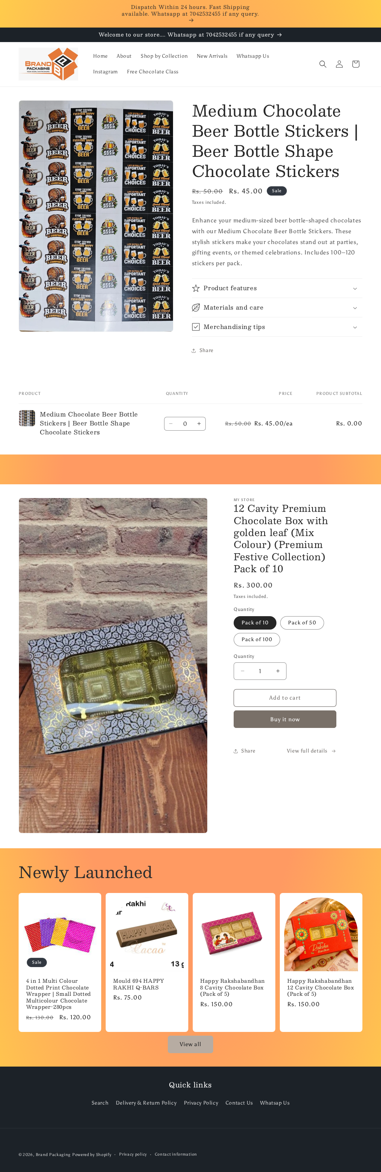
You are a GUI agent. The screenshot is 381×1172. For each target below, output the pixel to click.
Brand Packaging (53, 1154)
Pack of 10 (255, 623)
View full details (307, 751)
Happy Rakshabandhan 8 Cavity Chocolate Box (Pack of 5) (232, 987)
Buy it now (285, 719)
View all (190, 1044)
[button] (323, 64)
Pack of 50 (302, 623)
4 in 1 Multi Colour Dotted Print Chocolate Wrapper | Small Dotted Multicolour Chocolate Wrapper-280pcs (58, 994)
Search (100, 1103)
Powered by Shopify (92, 1154)
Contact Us (239, 1103)
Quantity (244, 656)
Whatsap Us (274, 1103)
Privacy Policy (201, 1103)
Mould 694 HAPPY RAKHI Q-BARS (138, 984)
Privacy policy (133, 1154)
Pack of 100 (256, 639)
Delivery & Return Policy (146, 1103)
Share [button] (206, 350)
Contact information (176, 1154)
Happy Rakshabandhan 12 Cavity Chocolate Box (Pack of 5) (320, 987)
